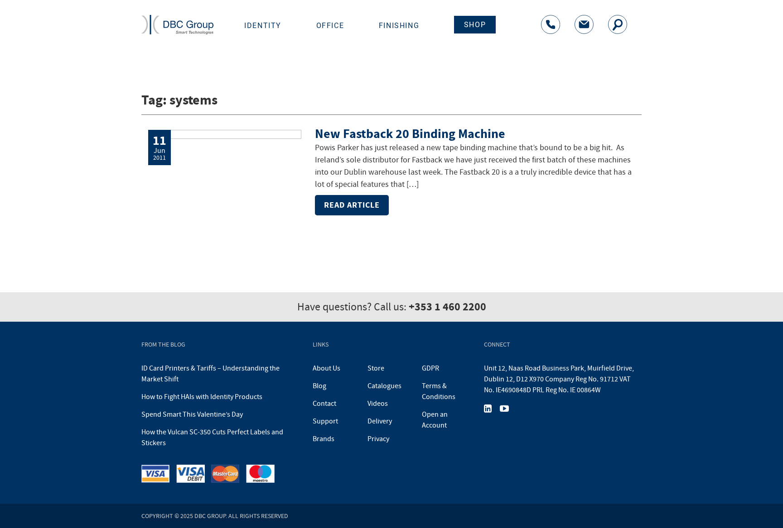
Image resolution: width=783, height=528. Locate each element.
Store (375, 368)
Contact (324, 403)
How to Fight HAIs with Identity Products (201, 396)
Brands (323, 438)
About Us (326, 368)
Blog (319, 385)
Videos (377, 403)
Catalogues (384, 385)
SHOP (475, 24)
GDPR (430, 368)
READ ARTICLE (352, 205)
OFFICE (330, 25)
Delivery (379, 421)
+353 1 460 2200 (447, 307)
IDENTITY (262, 25)
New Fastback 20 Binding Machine (410, 133)
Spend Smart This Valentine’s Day (192, 414)
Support (325, 421)
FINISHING (399, 25)
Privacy (378, 438)
